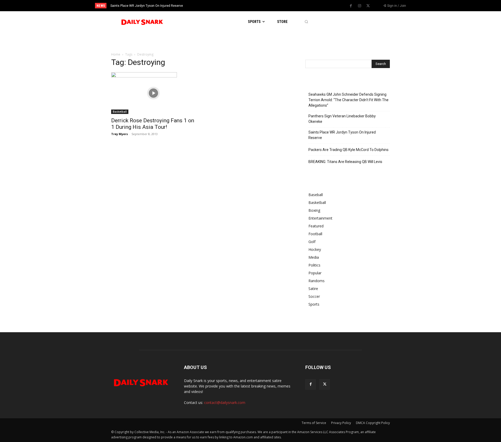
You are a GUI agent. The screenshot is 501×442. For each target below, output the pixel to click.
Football (315, 233)
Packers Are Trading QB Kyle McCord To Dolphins (348, 150)
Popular (314, 272)
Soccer (314, 296)
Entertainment (320, 218)
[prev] (259, 5)
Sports (313, 304)
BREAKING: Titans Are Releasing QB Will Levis (345, 162)
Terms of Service (314, 423)
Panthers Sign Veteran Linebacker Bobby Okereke (342, 119)
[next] (268, 5)
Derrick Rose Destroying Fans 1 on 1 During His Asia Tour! (152, 123)
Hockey (314, 249)
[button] (306, 21)
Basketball (120, 111)
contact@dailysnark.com (224, 402)
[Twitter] (368, 6)
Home (115, 54)
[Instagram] (359, 6)
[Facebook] (351, 6)
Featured (316, 225)
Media (313, 257)
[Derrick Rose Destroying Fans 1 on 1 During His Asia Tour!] (153, 93)
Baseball (315, 194)
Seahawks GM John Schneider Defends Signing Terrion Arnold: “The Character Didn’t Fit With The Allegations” (348, 99)
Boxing (314, 210)
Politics (314, 265)
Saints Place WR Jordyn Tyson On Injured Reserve (146, 6)
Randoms (316, 280)
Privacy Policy (341, 423)
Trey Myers (119, 134)
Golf (311, 241)
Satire (313, 288)
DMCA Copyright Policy (373, 423)
